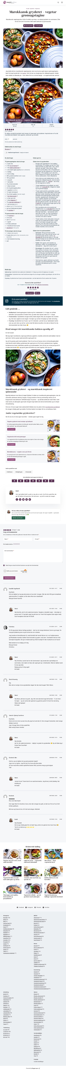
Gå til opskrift (11, 429)
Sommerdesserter (39, 1014)
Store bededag (7, 1022)
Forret (36, 949)
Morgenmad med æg (39, 932)
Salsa (36, 957)
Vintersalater (38, 1029)
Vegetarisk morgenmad (40, 986)
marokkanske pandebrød (52, 407)
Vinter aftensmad (39, 1026)
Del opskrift (39, 25)
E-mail (37, 539)
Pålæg (36, 953)
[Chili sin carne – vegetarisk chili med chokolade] (33, 854)
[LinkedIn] (33, 480)
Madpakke (37, 928)
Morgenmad (38, 930)
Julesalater (7, 1014)
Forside (27, 8)
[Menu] (62, 2)
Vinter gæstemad (39, 1027)
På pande (6, 942)
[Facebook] (14, 480)
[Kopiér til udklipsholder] (51, 480)
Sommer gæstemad (39, 1020)
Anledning (6, 992)
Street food (7, 947)
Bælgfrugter (19, 472)
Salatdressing (38, 955)
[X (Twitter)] (20, 480)
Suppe (5, 949)
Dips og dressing (39, 947)
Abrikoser (10, 472)
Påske (5, 1020)
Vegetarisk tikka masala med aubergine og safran (11, 878)
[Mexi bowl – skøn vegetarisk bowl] (54, 854)
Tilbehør (37, 962)
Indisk (36, 1044)
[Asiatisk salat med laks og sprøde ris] (33, 871)
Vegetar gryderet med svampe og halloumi (20, 421)
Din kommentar (9, 550)
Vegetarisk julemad (39, 985)
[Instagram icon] (23, 499)
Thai (36, 1055)
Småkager (6, 945)
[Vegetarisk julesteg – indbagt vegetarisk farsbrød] (54, 889)
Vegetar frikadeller (39, 975)
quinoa (11, 215)
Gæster (6, 1005)
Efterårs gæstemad (39, 999)
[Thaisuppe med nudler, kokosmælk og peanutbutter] (12, 889)
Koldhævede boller (8, 928)
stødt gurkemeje (14, 167)
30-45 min (6, 1033)
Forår (36, 1005)
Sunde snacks (38, 938)
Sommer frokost (39, 1018)
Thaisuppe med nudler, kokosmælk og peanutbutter (10, 896)
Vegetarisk (38, 977)
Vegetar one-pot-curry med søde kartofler (12, 861)
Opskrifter (32, 8)
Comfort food (7, 923)
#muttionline (17, 302)
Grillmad (6, 1001)
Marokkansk (37, 1048)
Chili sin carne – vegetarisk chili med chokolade (33, 861)
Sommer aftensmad (39, 1012)
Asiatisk (37, 1037)
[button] (6, 130)
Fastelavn (6, 996)
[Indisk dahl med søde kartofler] (54, 871)
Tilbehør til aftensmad (40, 964)
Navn (6, 539)
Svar (61, 588)
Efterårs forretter (38, 997)
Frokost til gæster (8, 997)
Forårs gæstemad (39, 1009)
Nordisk (36, 1054)
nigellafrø (10, 228)
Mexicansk (37, 1052)
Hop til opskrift (29, 25)
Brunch (36, 923)
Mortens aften (7, 1016)
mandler (10, 210)
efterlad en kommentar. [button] (42, 284)
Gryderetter (37, 8)
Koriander (28, 472)
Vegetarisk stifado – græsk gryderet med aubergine (32, 896)
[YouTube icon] (30, 499)
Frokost (36, 925)
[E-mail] (45, 480)
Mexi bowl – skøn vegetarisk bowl (50, 861)
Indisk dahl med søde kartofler (51, 878)
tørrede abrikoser (14, 202)
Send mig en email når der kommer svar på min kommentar (21, 565)
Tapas (5, 1024)
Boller (5, 919)
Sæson (35, 992)
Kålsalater (6, 930)
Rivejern (7, 149)
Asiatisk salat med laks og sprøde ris (32, 878)
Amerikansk (38, 1035)
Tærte (5, 951)
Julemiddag (7, 1011)
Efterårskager (38, 1001)
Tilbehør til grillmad (39, 966)
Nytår (5, 1018)
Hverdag (6, 1007)
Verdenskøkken (38, 1033)
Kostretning (37, 969)
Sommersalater (38, 1022)
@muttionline (57, 301)
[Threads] (39, 480)
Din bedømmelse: (8, 544)
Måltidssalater (7, 936)
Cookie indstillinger (38, 1061)
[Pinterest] (26, 480)
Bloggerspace (35, 1068)
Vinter (36, 1024)
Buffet (5, 994)
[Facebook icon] (17, 499)
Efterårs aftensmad (39, 996)
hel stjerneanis (12, 196)
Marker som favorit (18, 517)
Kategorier (6, 915)
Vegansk (37, 973)
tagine (24, 73)
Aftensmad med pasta (40, 921)
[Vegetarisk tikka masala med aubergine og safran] (12, 871)
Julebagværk (7, 1009)
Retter (35, 943)
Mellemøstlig (38, 1050)
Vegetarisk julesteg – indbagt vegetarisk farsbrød (54, 896)
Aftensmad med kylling (40, 919)
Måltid (35, 915)
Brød (5, 921)
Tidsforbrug (6, 1027)
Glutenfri (36, 971)
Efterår (36, 994)
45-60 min (6, 1035)
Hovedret (37, 951)
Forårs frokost (38, 1007)
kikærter (13, 200)
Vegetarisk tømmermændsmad (42, 988)
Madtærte (6, 934)
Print (38, 293)
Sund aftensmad (39, 936)
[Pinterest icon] (26, 499)
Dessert (37, 945)
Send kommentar (9, 578)
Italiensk (37, 1046)
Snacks (36, 934)
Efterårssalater (38, 1003)
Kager (5, 927)
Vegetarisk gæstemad (40, 983)
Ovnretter (6, 940)
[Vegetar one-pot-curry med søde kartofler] (12, 854)
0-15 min (6, 1029)
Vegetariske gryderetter (9, 953)
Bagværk (6, 917)
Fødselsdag (7, 999)
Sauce (36, 958)
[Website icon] (20, 499)
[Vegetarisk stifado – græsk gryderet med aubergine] (33, 889)
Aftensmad (38, 917)
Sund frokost (38, 940)
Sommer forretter (38, 1016)
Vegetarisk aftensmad (40, 979)
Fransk (36, 1040)
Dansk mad (37, 1039)
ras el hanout (13, 165)
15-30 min (7, 1031)
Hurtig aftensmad (39, 927)
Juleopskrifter (7, 1012)
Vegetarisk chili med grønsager (16, 436)
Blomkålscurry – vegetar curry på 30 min (19, 452)
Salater (6, 943)
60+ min (6, 1037)
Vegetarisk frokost (39, 981)
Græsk (36, 1042)
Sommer (37, 1011)
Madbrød (6, 932)
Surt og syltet (38, 960)
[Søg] (58, 2)
